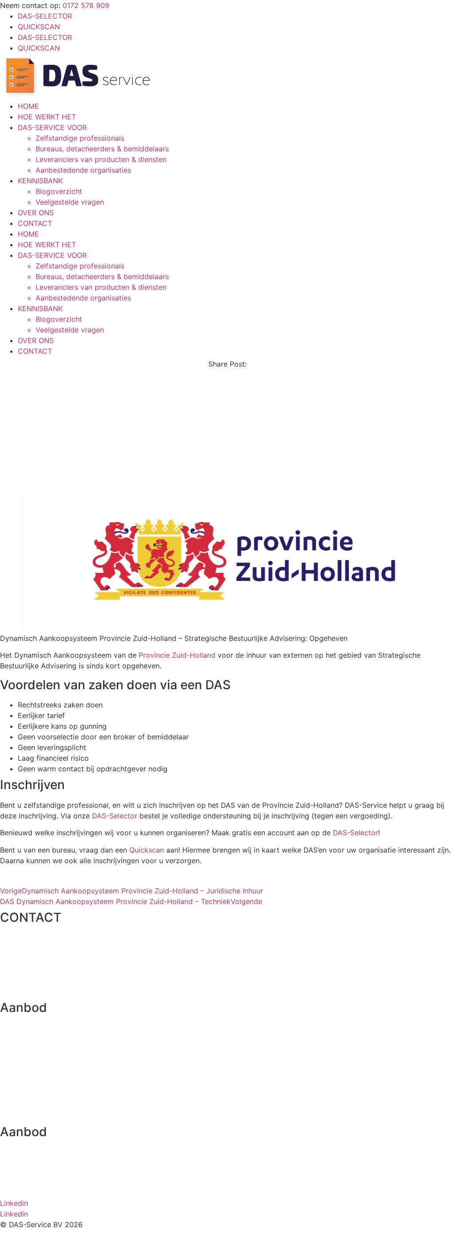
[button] (227, 387)
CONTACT (35, 223)
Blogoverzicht (59, 191)
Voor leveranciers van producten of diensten (75, 1096)
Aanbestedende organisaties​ (83, 170)
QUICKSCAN (39, 26)
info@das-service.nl (33, 954)
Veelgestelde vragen (70, 201)
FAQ (6, 1169)
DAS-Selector (114, 815)
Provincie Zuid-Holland (177, 655)
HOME (28, 106)
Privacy (12, 1186)
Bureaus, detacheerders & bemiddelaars (102, 148)
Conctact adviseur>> (36, 1113)
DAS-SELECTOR (45, 16)
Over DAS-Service (30, 1152)
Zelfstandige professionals (80, 138)
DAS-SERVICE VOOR (52, 127)
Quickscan (146, 849)
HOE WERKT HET (47, 116)
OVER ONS (36, 212)
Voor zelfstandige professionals (53, 1062)
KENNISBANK (40, 180)
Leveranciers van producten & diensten (101, 159)
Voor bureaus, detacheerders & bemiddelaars (76, 1078)
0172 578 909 (86, 5)
